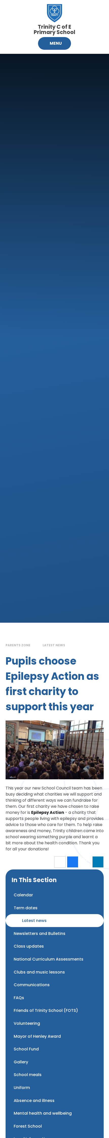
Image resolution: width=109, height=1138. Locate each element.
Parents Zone (18, 645)
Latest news (54, 645)
